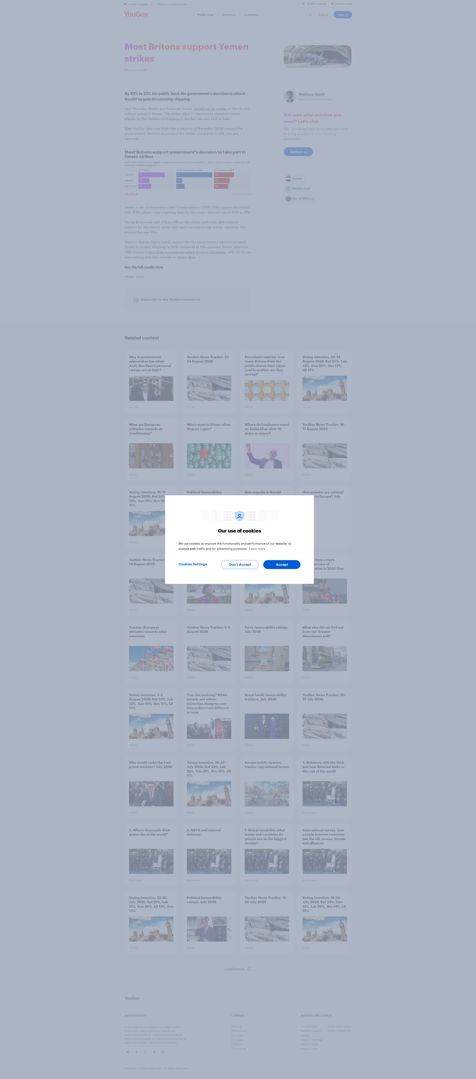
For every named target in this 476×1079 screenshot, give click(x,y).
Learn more (257, 548)
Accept (282, 564)
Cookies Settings (192, 564)
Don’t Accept (240, 564)
